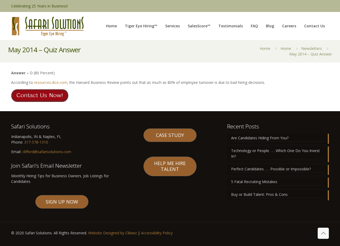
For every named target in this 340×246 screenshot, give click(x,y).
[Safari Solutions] (47, 26)
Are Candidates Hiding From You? (259, 137)
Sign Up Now (62, 201)
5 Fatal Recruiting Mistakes (254, 181)
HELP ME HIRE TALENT (170, 166)
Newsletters (311, 48)
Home (265, 48)
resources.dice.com (50, 82)
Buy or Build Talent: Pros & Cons (259, 194)
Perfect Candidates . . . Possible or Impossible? (271, 168)
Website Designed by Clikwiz (112, 232)
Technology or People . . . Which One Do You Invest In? (275, 153)
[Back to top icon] (323, 233)
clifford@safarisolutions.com (46, 151)
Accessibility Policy (157, 232)
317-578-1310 (35, 142)
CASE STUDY (170, 135)
